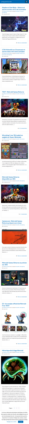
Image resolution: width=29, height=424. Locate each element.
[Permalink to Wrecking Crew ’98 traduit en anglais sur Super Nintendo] (14, 150)
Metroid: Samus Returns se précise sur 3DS (14, 264)
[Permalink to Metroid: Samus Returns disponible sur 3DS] (14, 193)
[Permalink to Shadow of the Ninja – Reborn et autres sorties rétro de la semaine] (14, 23)
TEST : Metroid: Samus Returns (13, 92)
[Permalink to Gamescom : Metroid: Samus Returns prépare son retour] (14, 236)
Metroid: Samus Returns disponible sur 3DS (10, 178)
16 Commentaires (23, 128)
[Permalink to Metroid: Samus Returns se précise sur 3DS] (14, 277)
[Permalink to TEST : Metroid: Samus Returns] (14, 108)
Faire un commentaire (22, 42)
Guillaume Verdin (6, 11)
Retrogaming (4, 12)
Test (3, 94)
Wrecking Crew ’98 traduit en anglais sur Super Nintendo (12, 136)
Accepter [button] (20, 421)
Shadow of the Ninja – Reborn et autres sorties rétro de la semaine (14, 8)
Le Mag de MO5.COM (6, 1)
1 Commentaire (23, 214)
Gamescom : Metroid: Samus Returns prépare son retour (12, 222)
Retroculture (4, 54)
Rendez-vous (22, 53)
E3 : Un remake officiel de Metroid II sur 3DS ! (14, 305)
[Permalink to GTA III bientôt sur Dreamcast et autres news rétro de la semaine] (14, 66)
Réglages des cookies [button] (11, 421)
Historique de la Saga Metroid (12, 350)
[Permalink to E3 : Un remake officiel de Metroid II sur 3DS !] (14, 321)
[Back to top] (26, 421)
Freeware (21, 11)
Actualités (18, 11)
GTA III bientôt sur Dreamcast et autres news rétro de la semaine (13, 51)
